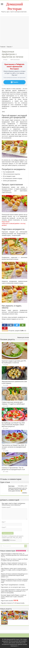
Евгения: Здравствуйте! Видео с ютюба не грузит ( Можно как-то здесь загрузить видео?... (13, 596)
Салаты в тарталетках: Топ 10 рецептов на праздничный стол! (13, 468)
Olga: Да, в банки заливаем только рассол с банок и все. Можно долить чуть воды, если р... (14, 564)
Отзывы (5, 59)
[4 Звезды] (6, 330)
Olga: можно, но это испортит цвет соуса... (13, 587)
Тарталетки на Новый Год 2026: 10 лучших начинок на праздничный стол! (14, 447)
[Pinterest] (5, 328)
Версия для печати (23, 337)
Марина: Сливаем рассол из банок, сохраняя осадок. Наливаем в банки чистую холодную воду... (14, 581)
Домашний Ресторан (14, 6)
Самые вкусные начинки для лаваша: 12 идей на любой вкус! (13, 403)
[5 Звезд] (7, 330)
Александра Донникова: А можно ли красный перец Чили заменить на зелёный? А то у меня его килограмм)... (14, 591)
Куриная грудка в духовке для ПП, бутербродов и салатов (14, 361)
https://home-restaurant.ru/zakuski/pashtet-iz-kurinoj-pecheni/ (14, 223)
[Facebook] (5, 325)
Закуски (9, 46)
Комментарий (6, 507)
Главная (2, 46)
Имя (3, 522)
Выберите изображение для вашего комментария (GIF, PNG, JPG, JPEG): (12, 536)
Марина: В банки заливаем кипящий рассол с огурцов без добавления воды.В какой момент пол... (14, 575)
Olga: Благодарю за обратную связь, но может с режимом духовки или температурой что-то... (14, 555)
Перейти (15, 82)
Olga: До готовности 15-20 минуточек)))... (13, 603)
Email (4, 527)
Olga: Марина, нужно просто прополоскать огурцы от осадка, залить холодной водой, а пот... (14, 570)
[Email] (22, 325)
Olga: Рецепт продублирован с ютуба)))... (13, 585)
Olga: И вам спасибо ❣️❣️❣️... (10, 600)
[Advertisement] (14, 30)
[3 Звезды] (5, 330)
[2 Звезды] (3, 330)
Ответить (24, 492)
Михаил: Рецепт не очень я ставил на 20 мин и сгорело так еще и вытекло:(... (14, 559)
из (24, 486)
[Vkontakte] (11, 325)
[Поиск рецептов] (25, 546)
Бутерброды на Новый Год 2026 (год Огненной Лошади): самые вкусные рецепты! (13, 424)
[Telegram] (16, 325)
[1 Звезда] (2, 330)
